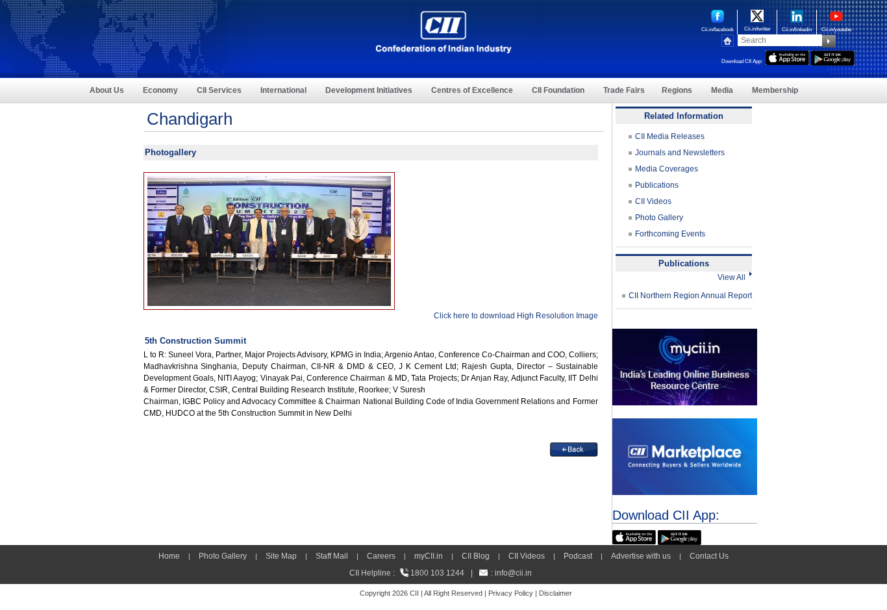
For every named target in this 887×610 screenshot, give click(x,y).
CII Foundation (558, 90)
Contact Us (709, 556)
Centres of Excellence (472, 90)
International (283, 90)
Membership (775, 90)
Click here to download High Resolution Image (516, 315)
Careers (381, 556)
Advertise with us (641, 556)
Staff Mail (332, 556)
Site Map (281, 556)
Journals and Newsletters (680, 152)
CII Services (219, 90)
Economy (160, 90)
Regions (677, 90)
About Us (107, 90)
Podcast (578, 556)
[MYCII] (684, 334)
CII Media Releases (670, 136)
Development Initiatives (368, 90)
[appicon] (787, 56)
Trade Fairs (624, 90)
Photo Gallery (659, 217)
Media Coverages (666, 168)
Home (169, 556)
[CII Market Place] (684, 424)
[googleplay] (833, 56)
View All (733, 277)
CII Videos (653, 201)
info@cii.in (513, 573)
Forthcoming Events (670, 233)
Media (722, 90)
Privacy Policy (510, 593)
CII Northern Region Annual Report (690, 295)
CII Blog (476, 556)
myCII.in (428, 556)
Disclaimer (555, 593)
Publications (657, 185)
